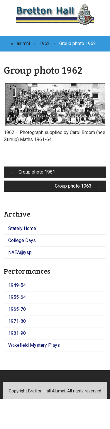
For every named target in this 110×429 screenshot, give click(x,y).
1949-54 (17, 285)
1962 (44, 43)
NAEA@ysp (20, 252)
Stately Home (22, 228)
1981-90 (17, 333)
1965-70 (17, 309)
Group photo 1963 (77, 186)
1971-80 (17, 321)
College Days (22, 240)
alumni (23, 43)
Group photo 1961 (32, 172)
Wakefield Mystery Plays (34, 345)
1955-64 (17, 297)
